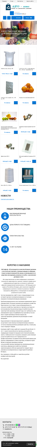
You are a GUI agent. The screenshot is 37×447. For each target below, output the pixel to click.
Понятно (30, 444)
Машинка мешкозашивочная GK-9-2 (27, 127)
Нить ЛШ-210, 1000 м (6, 185)
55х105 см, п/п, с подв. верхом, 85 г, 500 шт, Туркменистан (27, 69)
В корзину (16, 73)
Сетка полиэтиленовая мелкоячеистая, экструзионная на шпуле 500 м (9, 128)
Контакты (20, 1)
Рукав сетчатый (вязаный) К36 (26, 97)
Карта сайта (30, 1)
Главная (4, 1)
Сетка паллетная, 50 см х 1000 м (27, 185)
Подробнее (34, 73)
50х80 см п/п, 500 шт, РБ (7, 68)
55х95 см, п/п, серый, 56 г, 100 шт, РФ (8, 98)
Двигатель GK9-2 (5, 156)
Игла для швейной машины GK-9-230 (27, 157)
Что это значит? (7, 445)
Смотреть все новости (7, 199)
